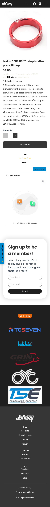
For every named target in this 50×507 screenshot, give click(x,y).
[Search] (26, 3)
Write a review (39, 169)
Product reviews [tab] (13, 175)
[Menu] (46, 4)
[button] (40, 3)
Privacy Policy (25, 487)
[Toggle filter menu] (43, 181)
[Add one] (15, 135)
